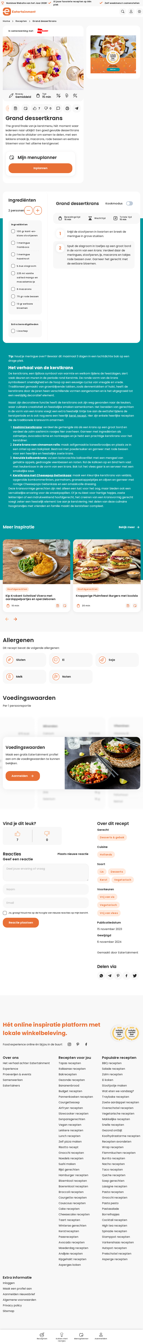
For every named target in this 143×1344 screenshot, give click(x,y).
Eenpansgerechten (72, 1119)
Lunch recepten (69, 1136)
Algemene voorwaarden (19, 1300)
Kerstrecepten (69, 1231)
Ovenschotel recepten (117, 1108)
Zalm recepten (112, 1074)
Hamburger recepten (73, 1175)
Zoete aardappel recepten (120, 1102)
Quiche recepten (113, 1175)
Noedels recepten (71, 1158)
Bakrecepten (68, 1074)
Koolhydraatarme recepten (121, 1136)
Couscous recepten (72, 1203)
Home (6, 21)
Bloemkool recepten (73, 1181)
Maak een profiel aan (17, 1289)
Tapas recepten (70, 1063)
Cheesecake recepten (74, 1214)
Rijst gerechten (69, 1170)
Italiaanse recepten (72, 1069)
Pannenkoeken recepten (76, 1097)
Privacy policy (12, 1305)
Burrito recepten (113, 1158)
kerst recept (77, 416)
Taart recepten (69, 1220)
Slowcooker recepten (73, 1114)
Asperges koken (70, 1265)
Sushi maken (67, 1164)
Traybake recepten (115, 1097)
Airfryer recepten (71, 1108)
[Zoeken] (122, 11)
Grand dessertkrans (44, 21)
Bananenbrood (69, 1086)
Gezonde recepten (72, 1080)
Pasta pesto (110, 1203)
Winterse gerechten (72, 1226)
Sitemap (8, 1311)
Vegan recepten (70, 1125)
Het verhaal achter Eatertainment (26, 1063)
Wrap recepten (112, 1147)
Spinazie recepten (114, 1231)
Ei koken (107, 1080)
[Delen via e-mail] (76, 108)
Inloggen (9, 1283)
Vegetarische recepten (118, 1114)
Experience (10, 1069)
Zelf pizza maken (70, 1142)
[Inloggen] (131, 11)
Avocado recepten (72, 1242)
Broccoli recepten (71, 1192)
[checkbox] (129, 203)
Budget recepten (70, 1091)
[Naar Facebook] (86, 1044)
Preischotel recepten (116, 1254)
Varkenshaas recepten (118, 1242)
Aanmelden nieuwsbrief (19, 1294)
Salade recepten (113, 1069)
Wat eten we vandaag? (118, 1091)
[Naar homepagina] (19, 11)
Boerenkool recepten (73, 1186)
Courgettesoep (69, 1102)
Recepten (21, 21)
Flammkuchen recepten (119, 1153)
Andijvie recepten (71, 1254)
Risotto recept (68, 1147)
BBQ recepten (112, 1063)
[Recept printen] (67, 108)
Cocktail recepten (114, 1220)
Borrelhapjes (110, 1214)
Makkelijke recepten (116, 1119)
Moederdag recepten (73, 1248)
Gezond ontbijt (112, 1130)
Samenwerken (13, 1080)
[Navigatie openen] (139, 11)
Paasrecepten (68, 1237)
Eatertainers (11, 1086)
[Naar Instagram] (69, 1044)
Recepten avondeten (116, 1142)
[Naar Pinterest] (78, 1044)
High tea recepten (114, 1226)
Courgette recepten (73, 1198)
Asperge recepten (114, 1259)
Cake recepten (69, 1209)
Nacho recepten (113, 1164)
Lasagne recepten (114, 1186)
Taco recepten (112, 1170)
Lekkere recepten (71, 1130)
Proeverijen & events (17, 1074)
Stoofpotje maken (114, 1086)
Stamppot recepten (116, 1237)
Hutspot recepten (114, 1248)
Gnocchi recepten (71, 1153)
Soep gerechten (113, 1181)
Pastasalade (110, 1209)
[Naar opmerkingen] (58, 108)
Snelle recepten (113, 1125)
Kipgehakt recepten (72, 1259)
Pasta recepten (113, 1192)
